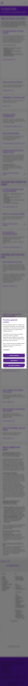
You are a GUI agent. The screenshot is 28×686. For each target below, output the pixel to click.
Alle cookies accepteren (14, 365)
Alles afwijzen (14, 360)
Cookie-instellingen (14, 355)
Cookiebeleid (6, 349)
